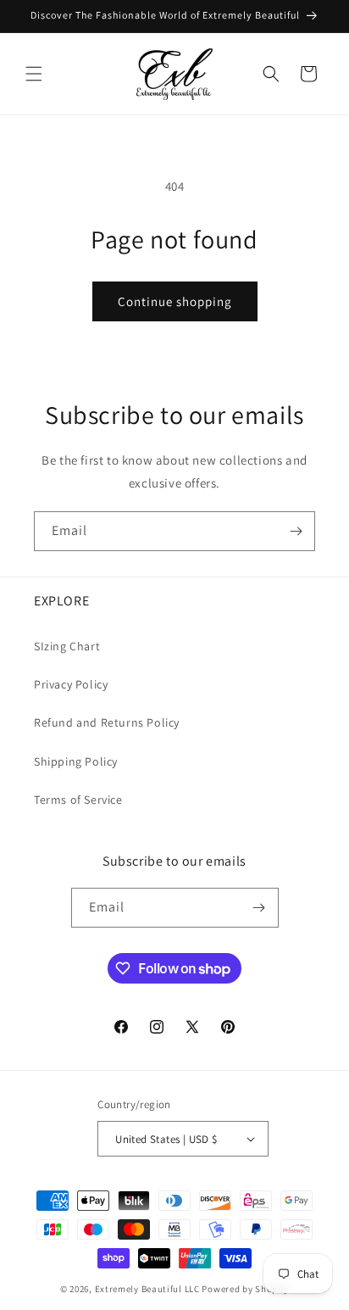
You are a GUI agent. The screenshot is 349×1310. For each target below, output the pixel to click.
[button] (34, 73)
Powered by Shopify (245, 1289)
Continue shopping (175, 301)
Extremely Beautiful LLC (147, 1289)
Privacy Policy (71, 684)
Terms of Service (78, 799)
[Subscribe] (295, 531)
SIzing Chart (67, 646)
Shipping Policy (76, 761)
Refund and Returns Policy (107, 722)
